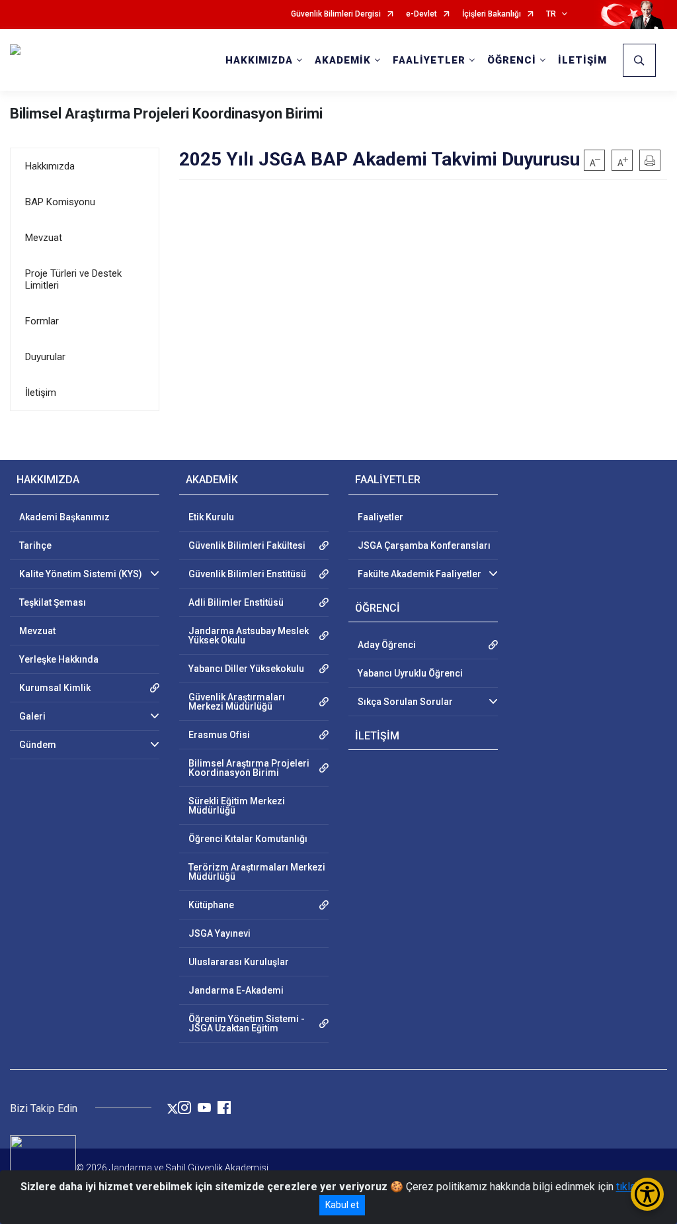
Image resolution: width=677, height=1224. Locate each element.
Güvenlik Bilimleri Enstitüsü (247, 574)
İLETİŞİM (582, 60)
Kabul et (342, 1205)
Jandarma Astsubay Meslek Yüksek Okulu (248, 635)
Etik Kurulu (211, 517)
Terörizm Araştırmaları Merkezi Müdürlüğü (256, 872)
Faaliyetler (380, 517)
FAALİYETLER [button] (429, 60)
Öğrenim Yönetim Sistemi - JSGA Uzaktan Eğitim (246, 1023)
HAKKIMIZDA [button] (259, 60)
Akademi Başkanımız (64, 517)
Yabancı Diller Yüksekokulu (246, 668)
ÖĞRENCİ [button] (511, 60)
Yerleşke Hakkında (59, 659)
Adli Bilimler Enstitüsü (236, 602)
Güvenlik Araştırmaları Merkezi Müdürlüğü (236, 702)
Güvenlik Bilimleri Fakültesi (246, 545)
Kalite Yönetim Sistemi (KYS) (80, 574)
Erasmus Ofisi (219, 735)
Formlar (42, 321)
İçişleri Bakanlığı (491, 14)
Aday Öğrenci (387, 644)
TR (551, 14)
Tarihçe (35, 545)
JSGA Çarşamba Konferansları (424, 545)
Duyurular (45, 357)
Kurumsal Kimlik (55, 688)
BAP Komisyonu (60, 202)
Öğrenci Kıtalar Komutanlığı (247, 838)
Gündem (37, 744)
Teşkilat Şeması (52, 602)
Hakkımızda (50, 166)
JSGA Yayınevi (219, 933)
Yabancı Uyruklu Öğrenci (410, 673)
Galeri (32, 716)
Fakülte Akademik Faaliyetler (419, 574)
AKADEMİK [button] (343, 60)
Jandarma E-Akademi (236, 990)
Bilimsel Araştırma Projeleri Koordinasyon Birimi (166, 113)
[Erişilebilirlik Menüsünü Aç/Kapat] (647, 1194)
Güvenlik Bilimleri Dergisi (336, 14)
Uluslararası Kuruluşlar (238, 962)
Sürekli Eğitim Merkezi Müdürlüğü (236, 806)
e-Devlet (421, 14)
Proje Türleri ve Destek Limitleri (73, 279)
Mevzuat (43, 238)
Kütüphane (211, 905)
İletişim (40, 393)
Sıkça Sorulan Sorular (405, 701)
